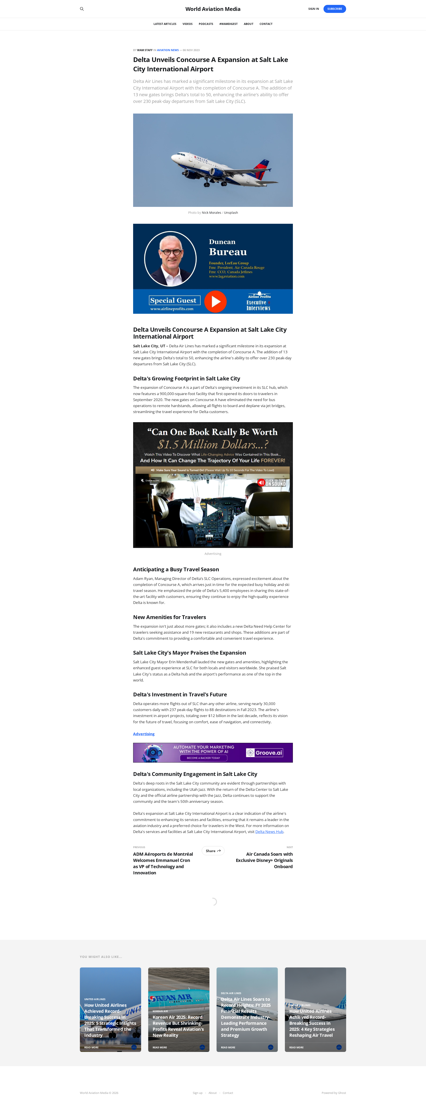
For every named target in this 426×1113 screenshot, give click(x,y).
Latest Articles (165, 24)
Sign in (313, 9)
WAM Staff (145, 50)
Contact (266, 24)
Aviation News (168, 50)
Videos (188, 24)
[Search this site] (82, 9)
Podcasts (206, 24)
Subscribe (334, 9)
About (248, 24)
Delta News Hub (269, 831)
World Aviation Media (213, 9)
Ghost (342, 1093)
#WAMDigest (228, 24)
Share (210, 851)
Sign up (198, 1093)
